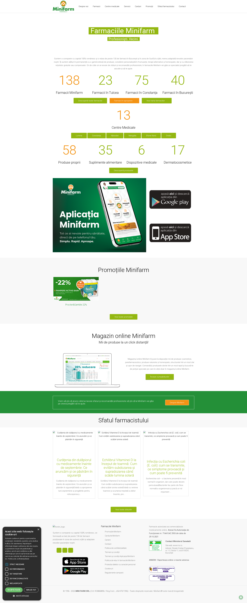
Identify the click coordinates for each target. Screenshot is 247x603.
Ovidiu (168, 135)
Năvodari (115, 135)
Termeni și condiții (112, 552)
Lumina (79, 135)
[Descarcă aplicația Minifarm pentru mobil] (123, 215)
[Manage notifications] (241, 597)
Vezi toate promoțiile (123, 317)
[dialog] (22, 563)
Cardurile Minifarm (112, 536)
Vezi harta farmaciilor (156, 101)
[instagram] (70, 550)
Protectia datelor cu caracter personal (120, 564)
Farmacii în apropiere (123, 101)
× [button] (38, 530)
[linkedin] (64, 550)
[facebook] (59, 550)
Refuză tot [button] (31, 590)
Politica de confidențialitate (115, 548)
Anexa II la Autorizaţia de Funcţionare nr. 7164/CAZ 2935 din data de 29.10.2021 (169, 533)
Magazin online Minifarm (123, 335)
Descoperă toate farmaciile (90, 101)
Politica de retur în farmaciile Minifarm (120, 560)
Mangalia (132, 135)
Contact (108, 544)
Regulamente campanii (114, 573)
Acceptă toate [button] (14, 590)
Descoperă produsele (123, 170)
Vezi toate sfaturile (123, 509)
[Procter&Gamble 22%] (75, 291)
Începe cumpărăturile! (159, 377)
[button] (22, 596)
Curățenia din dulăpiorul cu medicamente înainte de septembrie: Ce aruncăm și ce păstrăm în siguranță (74, 467)
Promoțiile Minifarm (123, 269)
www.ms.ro (177, 545)
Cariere (108, 540)
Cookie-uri (109, 569)
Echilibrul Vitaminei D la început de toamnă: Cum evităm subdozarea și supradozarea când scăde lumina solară (119, 467)
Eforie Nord (151, 135)
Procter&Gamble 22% (76, 284)
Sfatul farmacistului (123, 420)
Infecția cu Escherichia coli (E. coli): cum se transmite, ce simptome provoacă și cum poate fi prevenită (166, 467)
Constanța (96, 135)
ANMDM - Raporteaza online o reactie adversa (169, 560)
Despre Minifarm (177, 402)
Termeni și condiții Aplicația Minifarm (120, 556)
